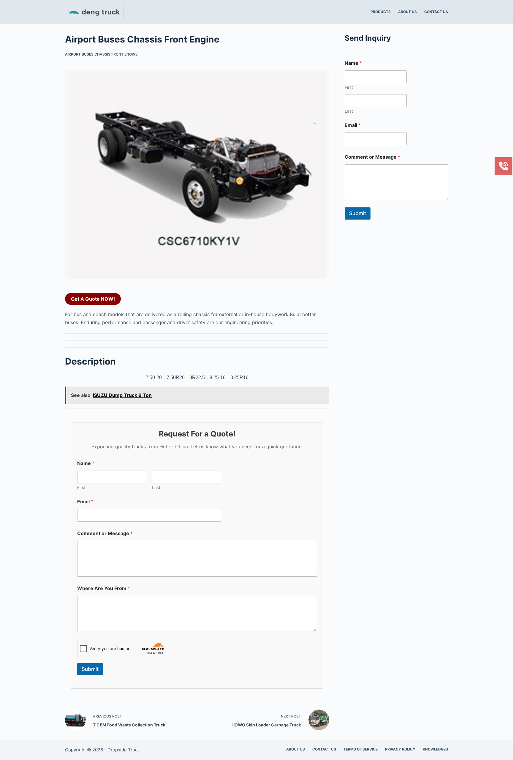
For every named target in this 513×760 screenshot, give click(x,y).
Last (156, 487)
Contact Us (436, 12)
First (81, 487)
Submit (90, 669)
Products (380, 12)
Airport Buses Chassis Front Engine (101, 54)
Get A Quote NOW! (93, 299)
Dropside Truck (123, 750)
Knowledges (435, 749)
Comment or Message (105, 533)
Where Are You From (103, 588)
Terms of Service (360, 749)
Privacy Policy (400, 749)
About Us (407, 12)
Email (85, 501)
